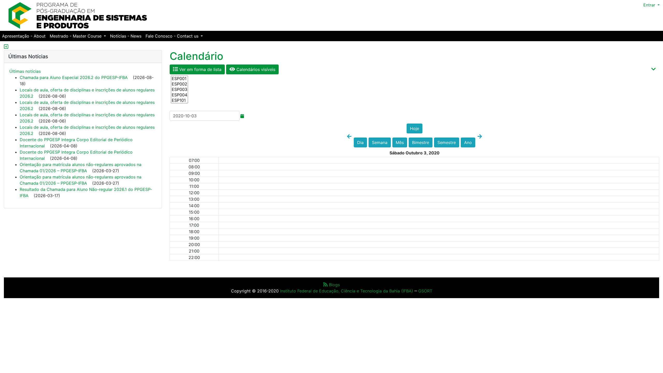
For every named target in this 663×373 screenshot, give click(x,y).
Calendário (196, 56)
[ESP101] (179, 100)
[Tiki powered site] (77, 15)
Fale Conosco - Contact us (173, 36)
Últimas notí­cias (25, 71)
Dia (360, 142)
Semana (379, 142)
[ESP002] (179, 84)
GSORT (425, 290)
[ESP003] (179, 89)
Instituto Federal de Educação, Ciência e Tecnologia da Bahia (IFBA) (346, 290)
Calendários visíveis (255, 69)
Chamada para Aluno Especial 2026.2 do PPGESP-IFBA (74, 77)
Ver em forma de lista (199, 69)
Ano (468, 142)
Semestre (446, 142)
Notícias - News (125, 36)
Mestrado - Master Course (76, 36)
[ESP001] (179, 78)
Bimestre (420, 142)
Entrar (650, 5)
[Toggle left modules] (6, 47)
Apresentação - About (24, 36)
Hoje (414, 128)
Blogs (334, 284)
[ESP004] (179, 95)
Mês (400, 142)
